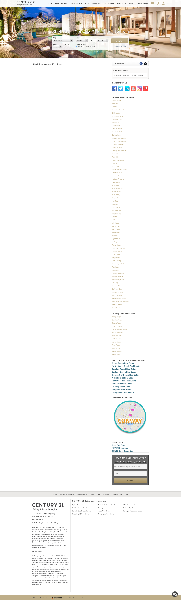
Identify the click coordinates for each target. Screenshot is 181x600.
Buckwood (115, 122)
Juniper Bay (116, 195)
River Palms (116, 345)
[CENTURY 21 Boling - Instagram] (139, 88)
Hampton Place (117, 173)
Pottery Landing (117, 251)
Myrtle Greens (116, 342)
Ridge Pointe (116, 257)
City (54, 38)
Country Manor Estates (119, 141)
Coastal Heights (117, 132)
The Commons (117, 295)
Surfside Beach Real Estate (124, 372)
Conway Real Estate (121, 386)
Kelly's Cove (116, 198)
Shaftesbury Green (118, 279)
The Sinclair (116, 348)
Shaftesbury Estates (118, 273)
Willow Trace (116, 354)
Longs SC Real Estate (121, 389)
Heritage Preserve (118, 179)
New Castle (116, 232)
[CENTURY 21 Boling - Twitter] (120, 88)
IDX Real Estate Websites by (42, 598)
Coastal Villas (116, 323)
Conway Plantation (118, 144)
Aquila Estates (116, 100)
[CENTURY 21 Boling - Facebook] (114, 88)
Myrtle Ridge (116, 226)
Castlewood (116, 125)
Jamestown (116, 185)
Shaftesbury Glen (117, 276)
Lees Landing (116, 207)
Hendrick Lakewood (118, 176)
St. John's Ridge (117, 292)
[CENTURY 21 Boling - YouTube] (133, 88)
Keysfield (115, 201)
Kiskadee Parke (117, 336)
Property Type (81, 44)
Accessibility (68, 598)
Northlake (115, 235)
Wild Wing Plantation (119, 298)
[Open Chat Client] (175, 594)
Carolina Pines (117, 320)
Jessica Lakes (116, 191)
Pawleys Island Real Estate (124, 380)
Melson (114, 217)
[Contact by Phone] (158, 3)
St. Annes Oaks (117, 289)
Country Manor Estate (119, 151)
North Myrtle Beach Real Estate (126, 366)
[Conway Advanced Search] (130, 417)
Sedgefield (115, 270)
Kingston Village (117, 332)
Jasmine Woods (117, 188)
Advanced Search (119, 46)
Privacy (83, 598)
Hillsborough (116, 182)
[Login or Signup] (163, 3)
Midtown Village (117, 339)
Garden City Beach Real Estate (126, 374)
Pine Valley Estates (118, 248)
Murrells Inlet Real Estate (123, 377)
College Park (116, 135)
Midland (114, 220)
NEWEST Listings (120, 448)
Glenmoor (115, 163)
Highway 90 (116, 239)
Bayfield (114, 107)
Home (79, 46)
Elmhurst (115, 154)
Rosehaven (116, 267)
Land (94, 46)
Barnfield (115, 103)
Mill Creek (115, 223)
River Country (116, 261)
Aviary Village (116, 317)
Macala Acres (116, 210)
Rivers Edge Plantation (119, 264)
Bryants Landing (117, 116)
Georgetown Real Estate (123, 392)
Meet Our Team (118, 445)
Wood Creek (116, 308)
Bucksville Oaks (117, 119)
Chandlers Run (117, 129)
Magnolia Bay (116, 213)
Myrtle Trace (116, 229)
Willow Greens (117, 351)
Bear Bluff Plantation (118, 110)
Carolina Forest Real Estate (124, 369)
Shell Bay (115, 283)
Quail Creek (116, 254)
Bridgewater (116, 113)
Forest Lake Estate (118, 160)
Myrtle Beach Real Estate (123, 363)
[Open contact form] (152, 3)
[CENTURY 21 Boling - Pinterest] (145, 88)
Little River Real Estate (122, 383)
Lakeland (115, 204)
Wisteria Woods (117, 305)
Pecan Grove (116, 245)
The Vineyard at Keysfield (120, 301)
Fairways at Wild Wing (119, 329)
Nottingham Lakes (118, 242)
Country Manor (117, 326)
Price (78, 38)
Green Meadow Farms (119, 169)
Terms (77, 598)
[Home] (48, 507)
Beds (55, 44)
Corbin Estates (117, 147)
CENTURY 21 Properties (122, 451)
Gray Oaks (115, 166)
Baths (67, 44)
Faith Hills (115, 157)
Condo (86, 46)
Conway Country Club (119, 138)
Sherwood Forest (117, 286)
